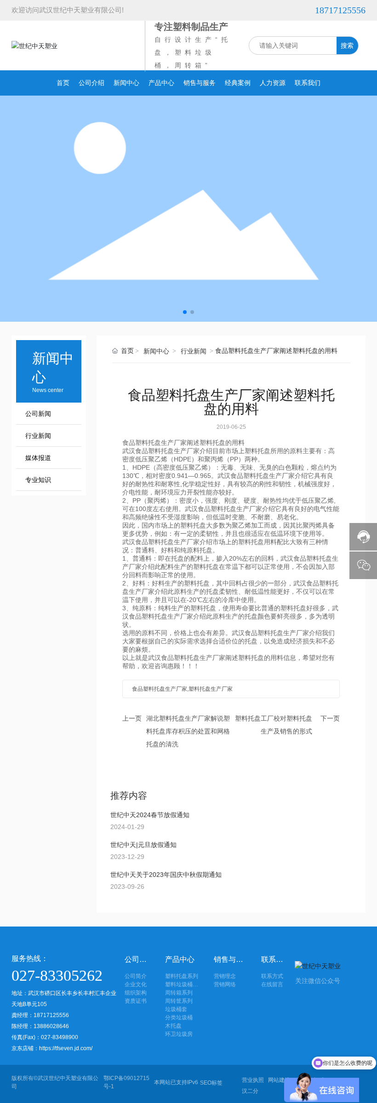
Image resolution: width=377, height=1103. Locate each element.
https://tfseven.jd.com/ (65, 1048)
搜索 (347, 45)
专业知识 (38, 480)
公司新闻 (38, 413)
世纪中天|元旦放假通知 (143, 844)
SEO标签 (211, 1083)
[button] (185, 312)
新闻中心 (156, 351)
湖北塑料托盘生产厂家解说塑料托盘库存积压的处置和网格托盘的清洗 (188, 731)
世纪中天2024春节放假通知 (149, 815)
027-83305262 (57, 975)
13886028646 (52, 1026)
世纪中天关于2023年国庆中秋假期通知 (166, 874)
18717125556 (340, 10)
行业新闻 (38, 435)
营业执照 (253, 1080)
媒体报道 (38, 458)
